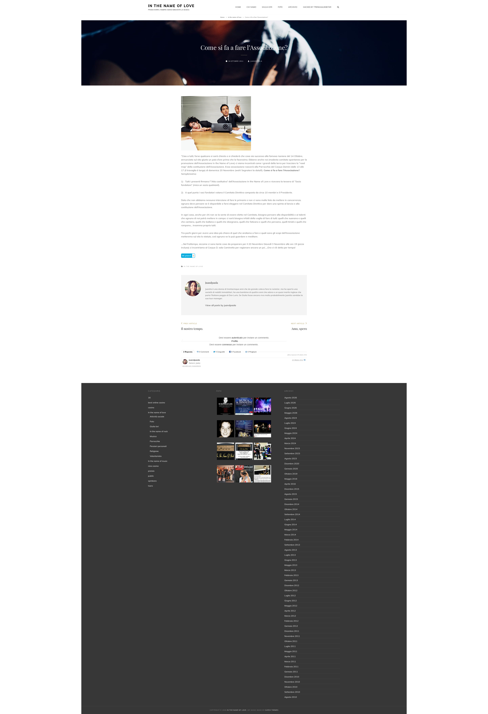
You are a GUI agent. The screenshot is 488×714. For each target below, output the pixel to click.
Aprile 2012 (290, 610)
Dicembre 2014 (291, 504)
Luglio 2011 (290, 646)
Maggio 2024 (290, 433)
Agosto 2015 (290, 494)
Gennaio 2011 (291, 671)
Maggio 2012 (290, 605)
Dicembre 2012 (291, 585)
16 (149, 397)
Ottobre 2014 (290, 509)
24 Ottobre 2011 (297, 360)
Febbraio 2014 (291, 539)
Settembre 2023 (292, 453)
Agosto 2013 (290, 550)
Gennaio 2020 (291, 468)
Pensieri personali (158, 446)
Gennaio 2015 (291, 499)
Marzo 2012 (290, 616)
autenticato (237, 337)
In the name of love (234, 17)
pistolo (151, 471)
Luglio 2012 (290, 595)
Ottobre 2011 (290, 641)
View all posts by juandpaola (220, 305)
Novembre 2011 (292, 636)
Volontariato (156, 456)
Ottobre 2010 (290, 687)
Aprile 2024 (290, 438)
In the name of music (157, 461)
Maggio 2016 (290, 479)
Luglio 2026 (290, 402)
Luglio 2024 (290, 423)
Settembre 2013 (292, 544)
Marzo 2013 (290, 570)
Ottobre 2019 (290, 473)
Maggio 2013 (290, 565)
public (151, 476)
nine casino (153, 466)
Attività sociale (157, 416)
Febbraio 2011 (291, 666)
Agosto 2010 (290, 697)
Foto (280, 7)
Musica (153, 436)
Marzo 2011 (290, 661)
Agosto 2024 (290, 418)
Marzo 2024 (290, 443)
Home (238, 7)
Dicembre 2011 (291, 631)
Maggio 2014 (290, 529)
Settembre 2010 (292, 692)
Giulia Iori (267, 7)
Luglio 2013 (290, 555)
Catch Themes (271, 710)
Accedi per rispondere (191, 366)
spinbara (152, 481)
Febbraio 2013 (291, 575)
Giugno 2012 (290, 600)
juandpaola (256, 61)
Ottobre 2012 (290, 590)
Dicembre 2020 (291, 463)
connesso (227, 344)
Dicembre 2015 (291, 489)
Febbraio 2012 (291, 621)
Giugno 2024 (290, 428)
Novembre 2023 (292, 448)
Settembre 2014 (292, 514)
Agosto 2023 (290, 458)
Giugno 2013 (290, 560)
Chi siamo (251, 7)
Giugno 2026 (290, 407)
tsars (150, 485)
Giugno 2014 (290, 524)
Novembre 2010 (292, 682)
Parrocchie (155, 441)
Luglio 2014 (290, 519)
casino (151, 407)
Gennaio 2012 (291, 626)
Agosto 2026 (290, 397)
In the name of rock (159, 431)
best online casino (156, 402)
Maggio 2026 (290, 413)
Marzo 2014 (290, 534)
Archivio (292, 7)
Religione (154, 451)
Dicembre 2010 (291, 676)
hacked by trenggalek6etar (317, 7)
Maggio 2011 (290, 651)
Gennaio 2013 (291, 580)
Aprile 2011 (290, 656)
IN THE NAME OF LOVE (171, 6)
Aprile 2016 (290, 484)
